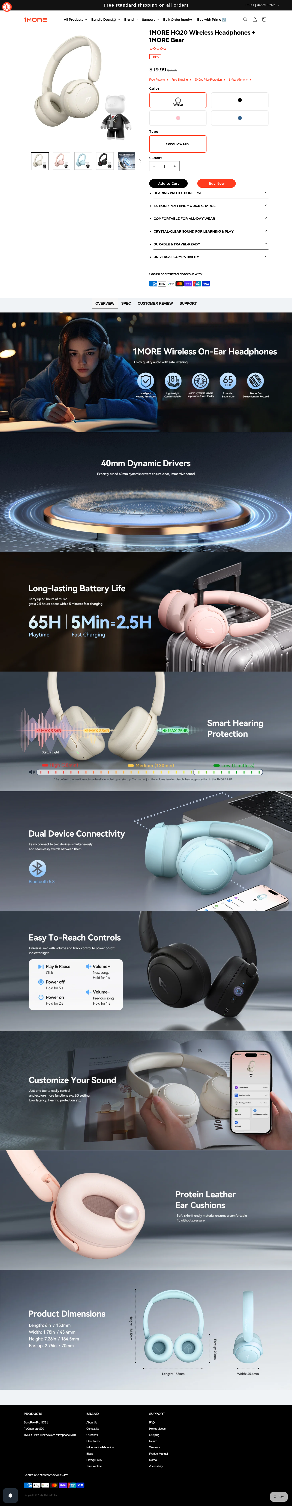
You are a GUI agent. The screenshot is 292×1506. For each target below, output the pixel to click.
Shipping (154, 1435)
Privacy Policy (94, 1460)
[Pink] (178, 118)
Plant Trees (92, 1441)
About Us (91, 1422)
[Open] (10, 1495)
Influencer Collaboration (100, 1447)
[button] (75, 19)
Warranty (154, 1447)
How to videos (157, 1428)
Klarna (153, 1460)
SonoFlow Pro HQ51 (36, 1422)
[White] (178, 100)
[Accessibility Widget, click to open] (7, 7)
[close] (78, 1478)
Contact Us (92, 1428)
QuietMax (92, 1435)
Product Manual (158, 1453)
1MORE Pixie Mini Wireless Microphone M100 (50, 1435)
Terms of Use (94, 1466)
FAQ (152, 1422)
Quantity (155, 157)
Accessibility (156, 1466)
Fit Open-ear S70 (34, 1428)
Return (153, 1441)
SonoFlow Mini (177, 144)
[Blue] (240, 118)
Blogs (89, 1453)
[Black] (240, 100)
